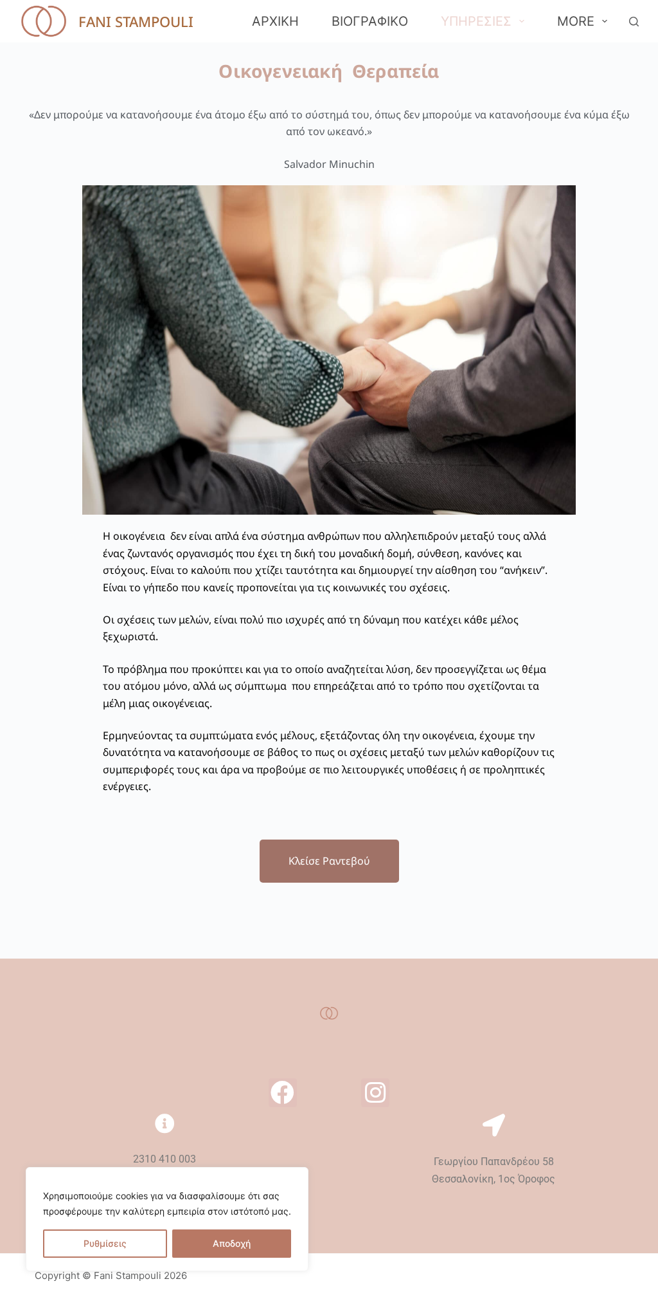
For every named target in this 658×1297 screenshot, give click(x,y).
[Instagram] (375, 1092)
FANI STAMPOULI (135, 21)
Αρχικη (275, 21)
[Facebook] (283, 1092)
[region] (167, 1219)
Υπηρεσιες (476, 21)
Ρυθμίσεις (105, 1243)
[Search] (634, 21)
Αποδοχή (232, 1243)
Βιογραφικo (370, 21)
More (575, 21)
